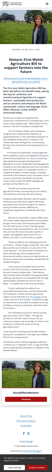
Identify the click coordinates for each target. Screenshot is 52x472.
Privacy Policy (26, 416)
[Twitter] (28, 433)
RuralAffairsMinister (26, 392)
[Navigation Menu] (47, 3)
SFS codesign (35, 297)
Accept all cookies (37, 467)
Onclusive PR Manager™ (31, 451)
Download (26, 399)
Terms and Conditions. (26, 421)
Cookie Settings (26, 441)
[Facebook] (23, 433)
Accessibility (26, 425)
